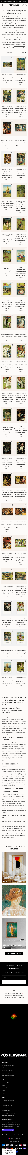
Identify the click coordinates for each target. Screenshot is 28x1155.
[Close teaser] (16, 1149)
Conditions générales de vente (9, 1113)
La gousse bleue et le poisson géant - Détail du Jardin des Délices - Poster (20, 559)
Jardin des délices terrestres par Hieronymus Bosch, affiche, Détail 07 (7, 174)
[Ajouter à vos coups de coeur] (12, 58)
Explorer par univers (14, 953)
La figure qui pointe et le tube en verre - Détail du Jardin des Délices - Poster (20, 398)
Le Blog (3, 1085)
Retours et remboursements (8, 1108)
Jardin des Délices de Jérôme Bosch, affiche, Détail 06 (7, 622)
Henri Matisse (5, 1088)
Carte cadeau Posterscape (8, 1075)
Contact (4, 1102)
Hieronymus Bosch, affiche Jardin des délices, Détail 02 (7, 681)
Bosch (3, 1090)
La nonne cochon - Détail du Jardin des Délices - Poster (7, 557)
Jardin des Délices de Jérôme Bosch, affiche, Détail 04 (7, 652)
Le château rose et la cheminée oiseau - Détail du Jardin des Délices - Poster (21, 272)
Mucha (3, 1093)
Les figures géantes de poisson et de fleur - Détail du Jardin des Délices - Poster (7, 398)
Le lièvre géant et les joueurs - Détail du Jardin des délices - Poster (7, 526)
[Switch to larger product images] (23, 52)
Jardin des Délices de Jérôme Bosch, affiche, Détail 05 (21, 622)
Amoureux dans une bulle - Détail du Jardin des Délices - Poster (20, 336)
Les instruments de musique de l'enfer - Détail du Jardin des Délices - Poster (7, 495)
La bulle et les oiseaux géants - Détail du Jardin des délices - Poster (21, 174)
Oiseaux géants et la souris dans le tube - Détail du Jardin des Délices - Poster (20, 143)
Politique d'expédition (7, 1105)
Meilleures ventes (6, 1068)
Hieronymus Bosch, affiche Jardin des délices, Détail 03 (20, 652)
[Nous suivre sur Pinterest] (14, 1134)
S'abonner (14, 982)
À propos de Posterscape (8, 1100)
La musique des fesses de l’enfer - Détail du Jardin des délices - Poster (20, 495)
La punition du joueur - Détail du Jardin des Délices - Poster (20, 526)
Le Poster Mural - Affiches (8, 1065)
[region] (14, 993)
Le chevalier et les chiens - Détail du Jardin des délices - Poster (7, 463)
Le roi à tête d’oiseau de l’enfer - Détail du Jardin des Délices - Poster (7, 143)
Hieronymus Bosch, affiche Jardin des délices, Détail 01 (20, 681)
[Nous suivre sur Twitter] (6, 1134)
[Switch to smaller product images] (25, 52)
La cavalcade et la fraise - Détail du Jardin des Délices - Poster (7, 305)
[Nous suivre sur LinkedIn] (22, 1134)
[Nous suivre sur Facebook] (2, 1134)
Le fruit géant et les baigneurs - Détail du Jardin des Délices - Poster (7, 111)
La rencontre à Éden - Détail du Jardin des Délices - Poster (7, 239)
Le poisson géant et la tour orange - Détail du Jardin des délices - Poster (20, 366)
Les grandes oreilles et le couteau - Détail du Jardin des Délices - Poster (20, 431)
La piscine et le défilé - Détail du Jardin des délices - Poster (7, 592)
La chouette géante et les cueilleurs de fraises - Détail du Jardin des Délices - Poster (7, 431)
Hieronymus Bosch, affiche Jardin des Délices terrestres (7, 78)
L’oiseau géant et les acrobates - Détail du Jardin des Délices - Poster (21, 239)
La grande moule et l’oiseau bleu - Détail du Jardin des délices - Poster (20, 111)
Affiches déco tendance (7, 1070)
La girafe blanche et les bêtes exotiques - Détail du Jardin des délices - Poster (20, 207)
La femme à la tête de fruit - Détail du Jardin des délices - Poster (7, 336)
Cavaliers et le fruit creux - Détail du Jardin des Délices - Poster (20, 305)
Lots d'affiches (5, 1073)
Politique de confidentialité (8, 1115)
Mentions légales (6, 1110)
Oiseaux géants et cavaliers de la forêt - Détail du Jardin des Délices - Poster (21, 591)
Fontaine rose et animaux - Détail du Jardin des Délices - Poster (20, 79)
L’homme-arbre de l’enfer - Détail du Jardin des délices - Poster (20, 463)
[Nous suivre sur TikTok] (18, 1134)
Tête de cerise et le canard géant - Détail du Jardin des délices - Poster (7, 366)
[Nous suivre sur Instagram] (10, 1134)
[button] (9, 1152)
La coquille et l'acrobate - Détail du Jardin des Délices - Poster (7, 271)
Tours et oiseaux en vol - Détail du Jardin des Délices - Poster (7, 205)
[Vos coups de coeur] (23, 5)
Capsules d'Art (5, 1082)
